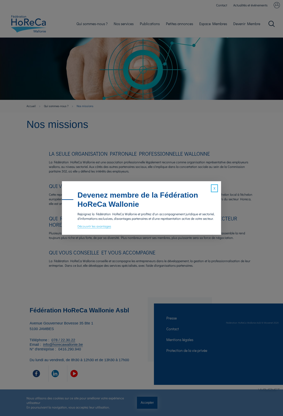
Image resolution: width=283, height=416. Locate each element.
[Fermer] (214, 188)
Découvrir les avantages (94, 226)
